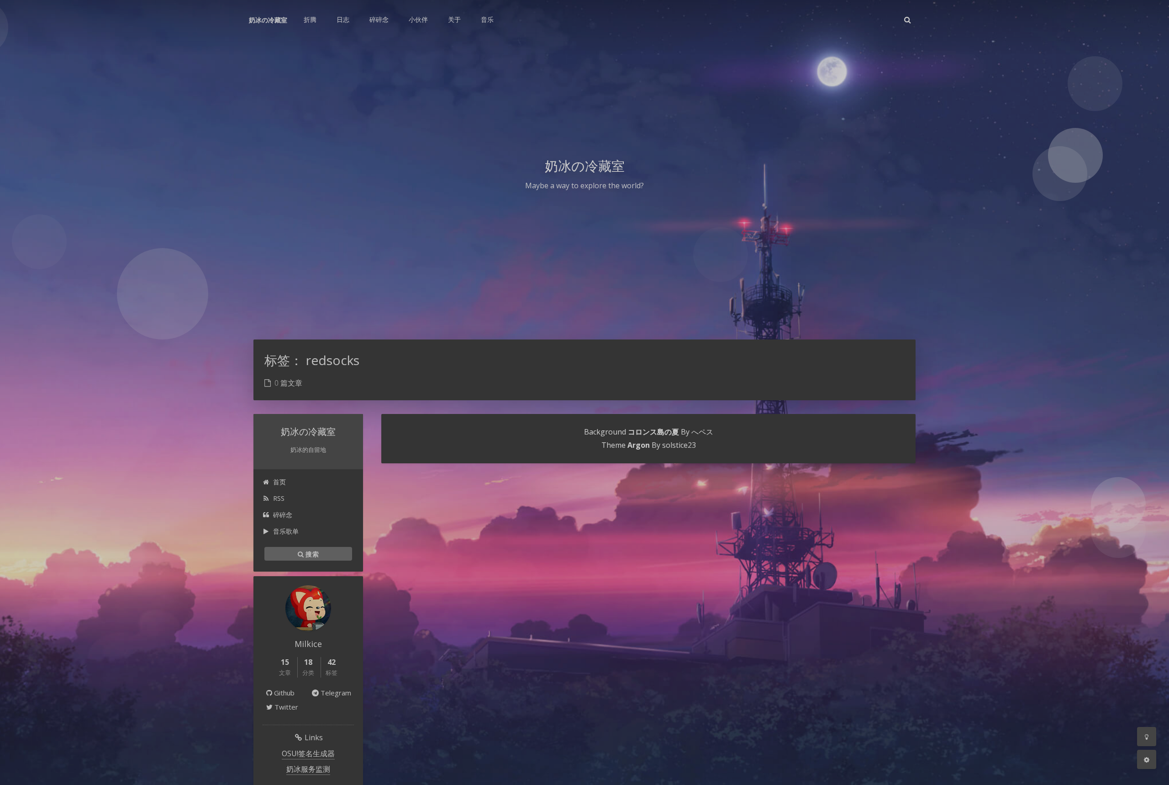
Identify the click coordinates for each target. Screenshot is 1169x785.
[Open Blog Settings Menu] (1146, 759)
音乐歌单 (286, 531)
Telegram (335, 692)
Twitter (285, 706)
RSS (278, 498)
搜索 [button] (311, 553)
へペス (702, 432)
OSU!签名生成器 (308, 753)
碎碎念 (282, 514)
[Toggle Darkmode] (1146, 736)
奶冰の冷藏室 (268, 20)
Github (283, 692)
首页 (279, 481)
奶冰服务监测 (308, 769)
